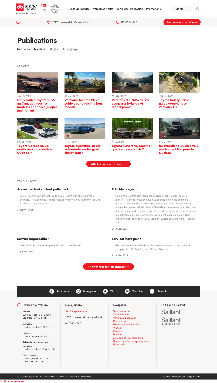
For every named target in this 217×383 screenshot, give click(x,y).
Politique (118, 334)
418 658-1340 (128, 22)
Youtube (137, 291)
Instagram (89, 291)
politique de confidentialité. (82, 376)
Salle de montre (79, 9)
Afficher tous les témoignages (107, 266)
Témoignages (71, 49)
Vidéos (117, 327)
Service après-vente (76, 311)
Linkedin (161, 291)
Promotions (153, 9)
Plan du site (119, 344)
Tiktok (113, 291)
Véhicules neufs (103, 9)
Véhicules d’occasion (129, 9)
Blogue (54, 49)
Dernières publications (31, 49)
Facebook (62, 291)
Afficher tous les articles (107, 164)
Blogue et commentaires (126, 324)
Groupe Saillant (193, 376)
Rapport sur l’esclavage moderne (131, 341)
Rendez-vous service (181, 22)
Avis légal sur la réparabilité (128, 337)
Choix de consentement (12, 381)
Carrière (117, 331)
